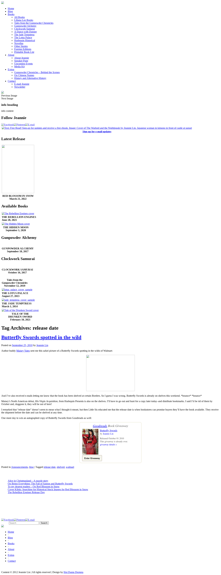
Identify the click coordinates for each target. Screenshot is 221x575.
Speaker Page (21, 60)
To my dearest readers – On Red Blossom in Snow (34, 486)
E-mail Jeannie (21, 84)
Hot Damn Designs (73, 572)
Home (11, 8)
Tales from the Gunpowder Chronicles (33, 23)
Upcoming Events (23, 63)
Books (11, 14)
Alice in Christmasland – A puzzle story (28, 480)
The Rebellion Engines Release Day (26, 492)
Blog (10, 11)
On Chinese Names (24, 75)
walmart (70, 467)
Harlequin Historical (24, 40)
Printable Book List (24, 52)
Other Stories (21, 46)
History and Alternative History (30, 78)
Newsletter (19, 86)
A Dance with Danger (25, 31)
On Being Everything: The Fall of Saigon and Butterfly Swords (40, 483)
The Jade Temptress (24, 34)
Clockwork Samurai (24, 28)
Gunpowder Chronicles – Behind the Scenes (37, 72)
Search (4, 522)
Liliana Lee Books (23, 20)
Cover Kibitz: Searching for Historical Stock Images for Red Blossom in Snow (48, 489)
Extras (11, 69)
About (11, 55)
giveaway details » (108, 444)
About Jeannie (21, 57)
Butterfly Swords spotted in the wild (41, 337)
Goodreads (100, 426)
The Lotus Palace (23, 37)
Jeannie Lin (42, 345)
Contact (12, 81)
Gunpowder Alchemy (25, 26)
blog (31, 467)
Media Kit (19, 66)
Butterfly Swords (108, 430)
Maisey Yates (23, 350)
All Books (19, 17)
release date (49, 467)
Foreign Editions (22, 49)
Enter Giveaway (92, 458)
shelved (61, 467)
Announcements (19, 467)
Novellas (18, 43)
